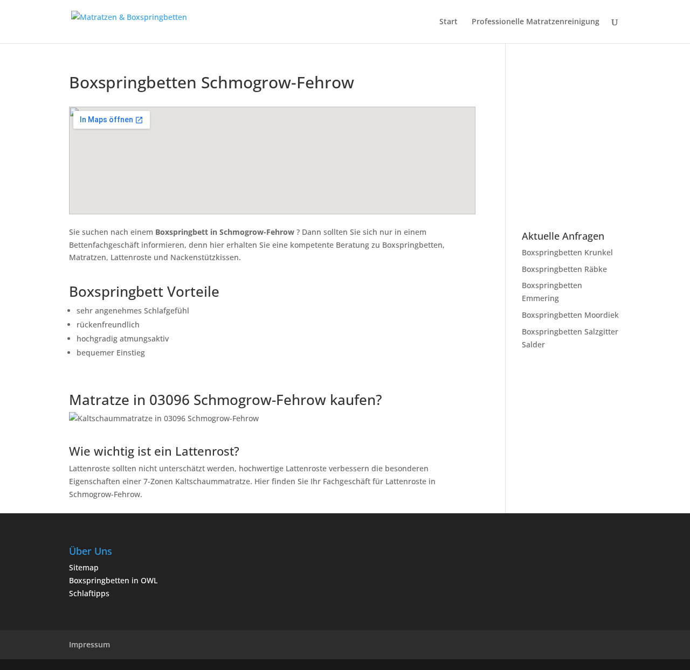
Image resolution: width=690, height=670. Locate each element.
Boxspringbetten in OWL (113, 580)
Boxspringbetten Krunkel (567, 252)
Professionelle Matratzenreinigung (535, 22)
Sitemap (84, 567)
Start (448, 22)
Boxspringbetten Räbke (564, 269)
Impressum (89, 644)
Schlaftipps (89, 593)
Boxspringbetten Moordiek (570, 315)
